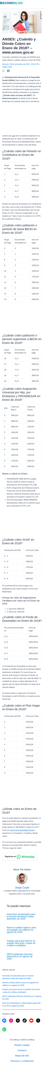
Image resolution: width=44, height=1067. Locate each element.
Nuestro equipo (22, 1045)
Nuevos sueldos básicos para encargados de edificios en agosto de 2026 (21, 929)
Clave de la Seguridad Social (22, 830)
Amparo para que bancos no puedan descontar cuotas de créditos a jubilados (21, 943)
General (5, 64)
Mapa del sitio (22, 1055)
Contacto (22, 1050)
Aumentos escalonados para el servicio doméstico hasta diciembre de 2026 (21, 916)
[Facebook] (8, 71)
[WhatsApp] (3, 71)
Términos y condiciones (22, 1061)
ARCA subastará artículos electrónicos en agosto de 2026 (20, 956)
